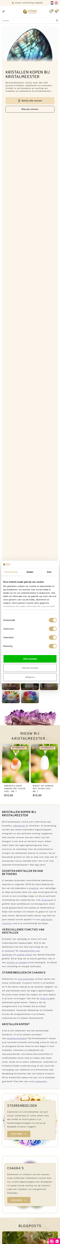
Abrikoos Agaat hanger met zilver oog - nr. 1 (14, 789)
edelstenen (19, 825)
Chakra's (44, 998)
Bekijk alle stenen (32, 100)
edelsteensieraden (17, 1038)
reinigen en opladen (17, 962)
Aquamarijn (47, 900)
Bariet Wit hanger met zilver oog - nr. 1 (43, 789)
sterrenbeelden (26, 979)
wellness (9, 950)
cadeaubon (41, 1081)
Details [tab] (30, 572)
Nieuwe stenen (30, 109)
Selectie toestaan (30, 668)
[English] (56, 3)
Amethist (34, 888)
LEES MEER (16, 1200)
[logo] (30, 11)
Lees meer (16, 1134)
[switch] (53, 628)
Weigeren (30, 677)
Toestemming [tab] (10, 572)
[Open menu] (4, 11)
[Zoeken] (57, 20)
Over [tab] (49, 572)
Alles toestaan (30, 658)
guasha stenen (24, 954)
